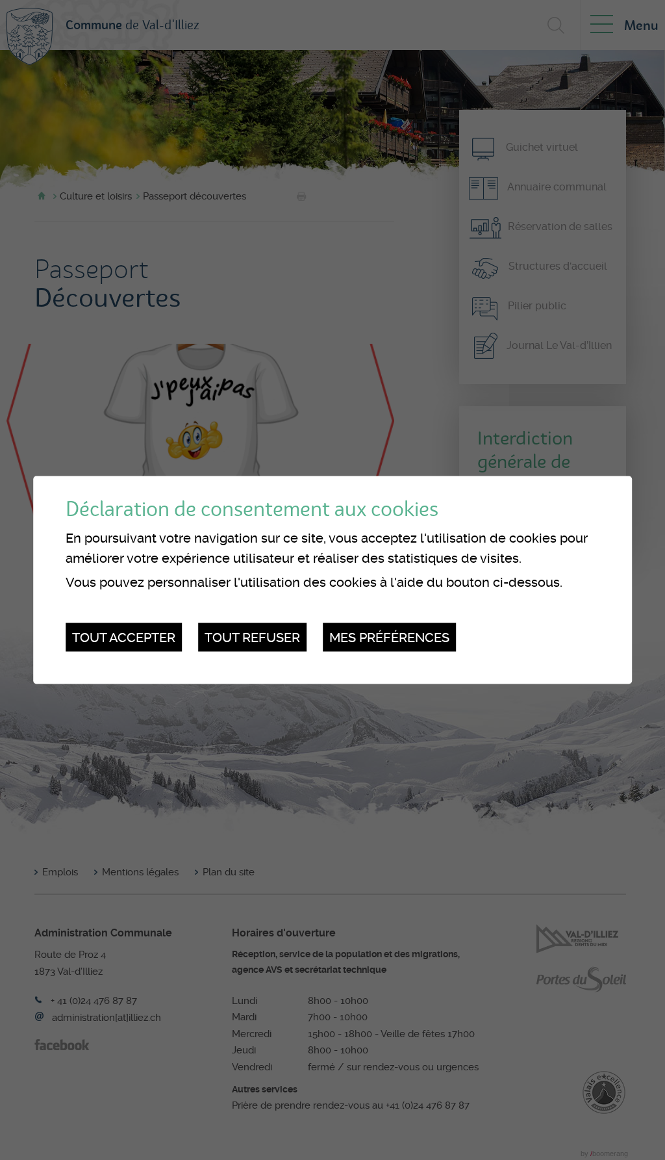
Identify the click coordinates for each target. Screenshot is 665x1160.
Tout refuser (252, 637)
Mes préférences (389, 637)
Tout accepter (123, 637)
